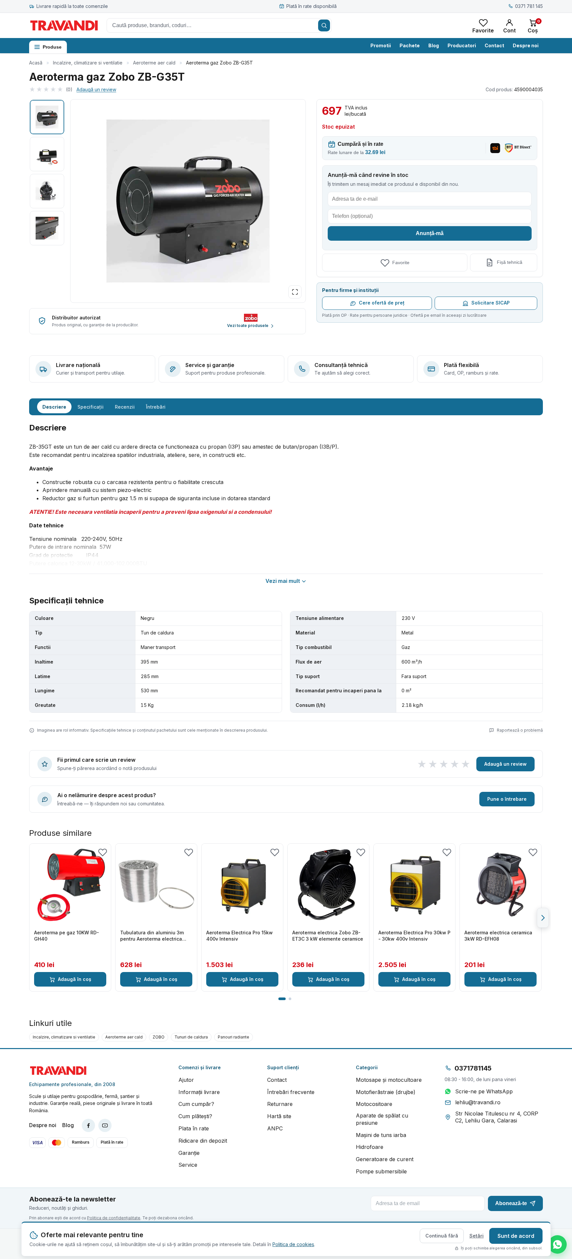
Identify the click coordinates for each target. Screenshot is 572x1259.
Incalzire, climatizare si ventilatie (87, 62)
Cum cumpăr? (196, 1104)
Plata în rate (193, 1128)
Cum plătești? (195, 1116)
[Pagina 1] (282, 999)
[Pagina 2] (290, 999)
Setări (476, 1236)
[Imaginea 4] (47, 228)
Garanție (189, 1153)
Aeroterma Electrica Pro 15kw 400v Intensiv (239, 936)
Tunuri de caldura (191, 1037)
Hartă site (279, 1116)
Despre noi (526, 45)
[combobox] (219, 25)
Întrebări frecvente (290, 1092)
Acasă (35, 62)
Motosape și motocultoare (389, 1079)
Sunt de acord (516, 1236)
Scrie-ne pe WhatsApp (484, 1091)
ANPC (275, 1128)
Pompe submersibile (381, 1171)
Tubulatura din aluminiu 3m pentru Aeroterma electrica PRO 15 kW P (152, 936)
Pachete (410, 45)
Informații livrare (199, 1092)
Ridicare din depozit (202, 1140)
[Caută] (324, 25)
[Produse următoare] (543, 918)
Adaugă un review (96, 89)
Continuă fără (441, 1236)
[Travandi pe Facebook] (88, 1125)
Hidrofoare (369, 1147)
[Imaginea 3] (47, 191)
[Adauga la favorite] (102, 852)
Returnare (280, 1104)
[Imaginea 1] (47, 117)
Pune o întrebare (507, 799)
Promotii (380, 45)
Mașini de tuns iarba (381, 1135)
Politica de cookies (293, 1244)
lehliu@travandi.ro (478, 1102)
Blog (433, 45)
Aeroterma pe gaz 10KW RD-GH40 (66, 936)
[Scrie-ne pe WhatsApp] (557, 1244)
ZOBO (159, 1037)
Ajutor (186, 1079)
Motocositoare (374, 1104)
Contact (494, 45)
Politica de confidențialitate (113, 1217)
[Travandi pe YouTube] (105, 1125)
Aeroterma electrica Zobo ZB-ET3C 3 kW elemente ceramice (327, 936)
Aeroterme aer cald (154, 62)
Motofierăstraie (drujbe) (385, 1092)
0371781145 (473, 1068)
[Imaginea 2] (47, 154)
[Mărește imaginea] (295, 292)
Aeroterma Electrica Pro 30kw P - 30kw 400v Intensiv (414, 936)
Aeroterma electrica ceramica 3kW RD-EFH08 (498, 936)
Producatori (462, 45)
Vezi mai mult (282, 581)
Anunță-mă (430, 233)
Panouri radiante (233, 1037)
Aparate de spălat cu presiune (382, 1119)
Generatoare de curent (384, 1159)
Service (187, 1164)
